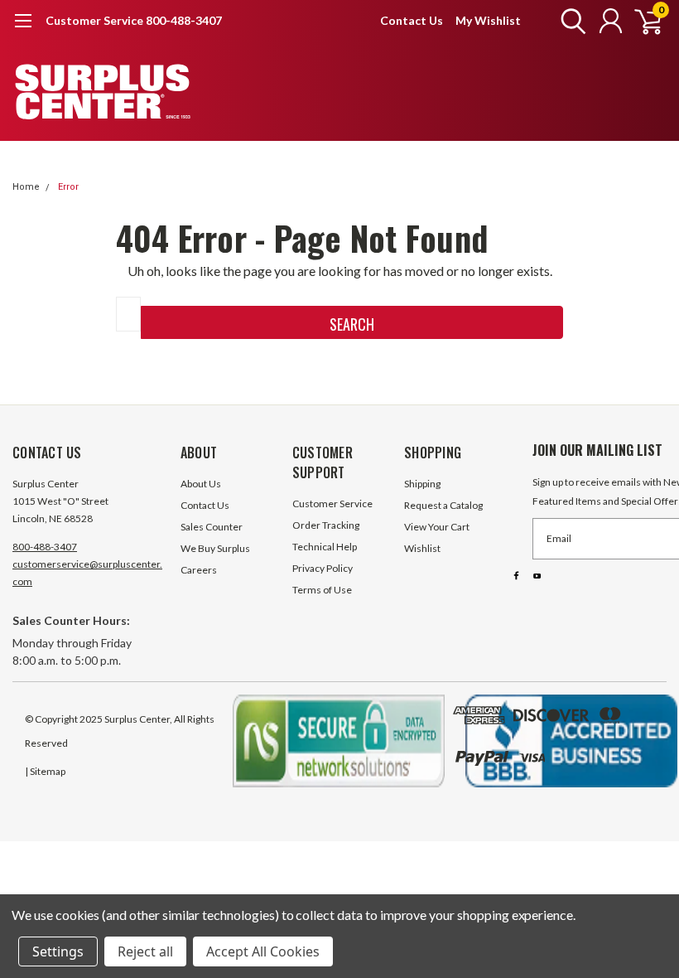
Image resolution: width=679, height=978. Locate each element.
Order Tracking (325, 525)
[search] (569, 20)
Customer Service (332, 503)
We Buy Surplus (215, 548)
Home (26, 187)
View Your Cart (437, 526)
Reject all (145, 951)
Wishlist (422, 548)
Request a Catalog (443, 505)
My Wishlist (488, 20)
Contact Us (411, 20)
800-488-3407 (44, 546)
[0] (641, 20)
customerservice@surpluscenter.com (87, 573)
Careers (199, 570)
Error (68, 187)
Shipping (422, 483)
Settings (58, 951)
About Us (201, 483)
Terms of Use (322, 589)
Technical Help (324, 546)
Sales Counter (212, 526)
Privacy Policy (322, 568)
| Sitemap (45, 771)
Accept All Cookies (263, 951)
